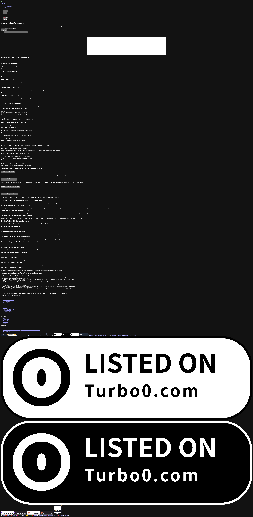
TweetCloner (9, 295)
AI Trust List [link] (5, 314)
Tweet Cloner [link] (6, 302)
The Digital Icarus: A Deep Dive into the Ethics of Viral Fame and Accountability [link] (20, 328)
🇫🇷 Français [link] (44, 515)
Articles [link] (4, 8)
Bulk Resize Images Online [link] (9, 309)
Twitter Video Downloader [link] (8, 300)
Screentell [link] (5, 308)
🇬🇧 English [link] (3, 515)
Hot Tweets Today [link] (7, 301)
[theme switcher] (5, 13)
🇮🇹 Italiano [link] (39, 515)
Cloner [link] (4, 7)
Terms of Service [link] (6, 320)
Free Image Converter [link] (7, 311)
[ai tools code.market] (74, 335)
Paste (14, 28)
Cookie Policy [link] (6, 322)
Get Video (4, 30)
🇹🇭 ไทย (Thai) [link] (55, 515)
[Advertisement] (126, 46)
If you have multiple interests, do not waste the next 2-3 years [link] (16, 327)
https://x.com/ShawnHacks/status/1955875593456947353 (16, 32)
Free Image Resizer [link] (7, 310)
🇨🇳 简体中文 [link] (8, 515)
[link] (7, 6)
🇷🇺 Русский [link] (65, 515)
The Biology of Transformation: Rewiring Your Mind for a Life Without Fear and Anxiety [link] (21, 330)
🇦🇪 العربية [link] (70, 515)
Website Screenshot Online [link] (8, 312)
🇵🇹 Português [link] (34, 515)
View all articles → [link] (7, 331)
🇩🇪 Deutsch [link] (49, 515)
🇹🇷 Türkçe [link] (60, 515)
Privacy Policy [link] (6, 319)
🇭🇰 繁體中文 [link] (14, 515)
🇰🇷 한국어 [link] (24, 515)
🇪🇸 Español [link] (28, 515)
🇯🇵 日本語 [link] (19, 515)
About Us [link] (5, 318)
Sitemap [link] (5, 323)
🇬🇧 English (6, 10)
